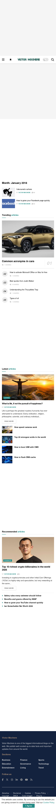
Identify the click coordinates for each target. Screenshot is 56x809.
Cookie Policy (48, 802)
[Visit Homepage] (28, 59)
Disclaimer (17, 793)
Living (7, 398)
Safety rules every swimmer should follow (22, 595)
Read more (10, 420)
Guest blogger (27, 795)
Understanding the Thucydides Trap (24, 289)
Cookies (28, 793)
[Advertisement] (28, 28)
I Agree (28, 805)
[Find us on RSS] (31, 779)
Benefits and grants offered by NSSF (20, 599)
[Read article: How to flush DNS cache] (7, 459)
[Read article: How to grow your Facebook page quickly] (8, 203)
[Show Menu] (3, 59)
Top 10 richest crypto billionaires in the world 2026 (26, 568)
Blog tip (39, 795)
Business (6, 760)
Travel (41, 767)
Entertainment (8, 767)
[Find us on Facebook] (2, 779)
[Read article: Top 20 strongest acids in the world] (7, 439)
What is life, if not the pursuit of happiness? (22, 403)
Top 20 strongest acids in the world (30, 437)
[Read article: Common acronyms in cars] (28, 238)
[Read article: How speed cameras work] (7, 429)
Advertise (5, 793)
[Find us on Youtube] (26, 779)
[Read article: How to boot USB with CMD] (7, 449)
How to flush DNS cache (25, 457)
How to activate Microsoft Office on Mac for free (28, 272)
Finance (7, 560)
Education (6, 763)
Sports (41, 760)
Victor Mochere (24, 192)
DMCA (15, 795)
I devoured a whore (24, 189)
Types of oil (14, 298)
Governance (25, 763)
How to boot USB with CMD (26, 447)
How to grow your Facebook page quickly (33, 200)
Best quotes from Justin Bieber (22, 281)
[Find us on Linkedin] (17, 779)
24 (34, 204)
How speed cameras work (25, 427)
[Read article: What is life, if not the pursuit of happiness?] (28, 387)
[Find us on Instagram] (12, 779)
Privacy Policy (40, 793)
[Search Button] (52, 59)
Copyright (5, 795)
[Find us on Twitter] (7, 779)
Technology (43, 763)
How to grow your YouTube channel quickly (23, 602)
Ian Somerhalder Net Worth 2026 (18, 606)
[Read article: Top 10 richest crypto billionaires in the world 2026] (28, 550)
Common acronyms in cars (18, 261)
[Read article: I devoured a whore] (8, 192)
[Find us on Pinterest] (21, 779)
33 (34, 192)
